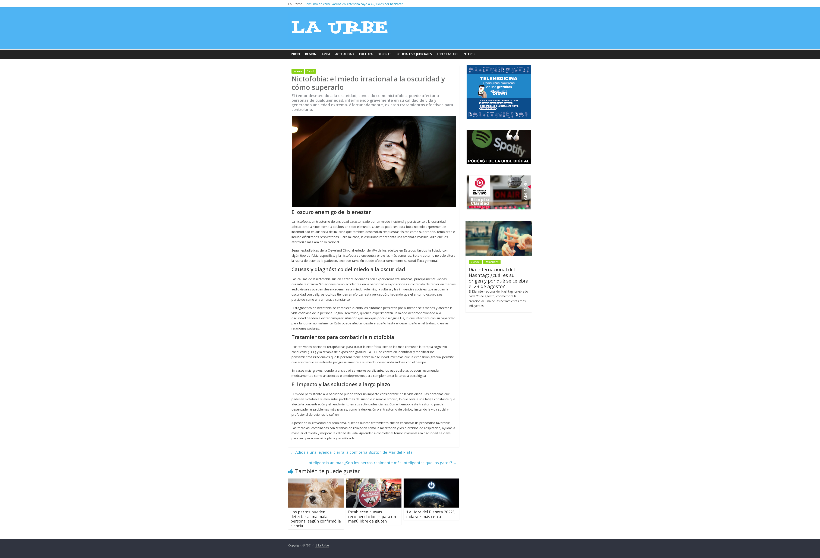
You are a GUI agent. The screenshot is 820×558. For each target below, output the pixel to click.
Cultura (366, 54)
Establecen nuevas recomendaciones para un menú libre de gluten (372, 516)
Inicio (295, 54)
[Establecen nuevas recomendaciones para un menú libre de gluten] (373, 481)
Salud (310, 71)
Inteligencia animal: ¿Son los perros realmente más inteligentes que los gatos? (382, 462)
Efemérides (491, 262)
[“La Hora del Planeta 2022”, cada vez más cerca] (431, 481)
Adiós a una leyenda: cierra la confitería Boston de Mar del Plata (351, 452)
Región (310, 54)
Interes (469, 54)
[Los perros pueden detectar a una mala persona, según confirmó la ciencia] (316, 481)
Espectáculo (447, 54)
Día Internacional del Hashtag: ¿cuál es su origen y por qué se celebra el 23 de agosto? (499, 277)
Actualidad (344, 54)
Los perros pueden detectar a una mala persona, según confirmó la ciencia (315, 518)
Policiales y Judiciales (414, 54)
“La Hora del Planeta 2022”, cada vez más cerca (430, 514)
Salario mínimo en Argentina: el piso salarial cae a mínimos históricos (352, 4)
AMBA (326, 54)
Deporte (384, 54)
